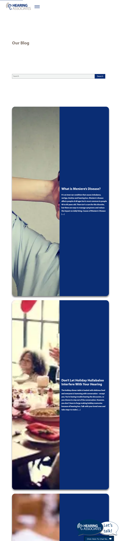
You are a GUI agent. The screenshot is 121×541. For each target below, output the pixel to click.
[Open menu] (37, 6)
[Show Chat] (110, 539)
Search (100, 76)
